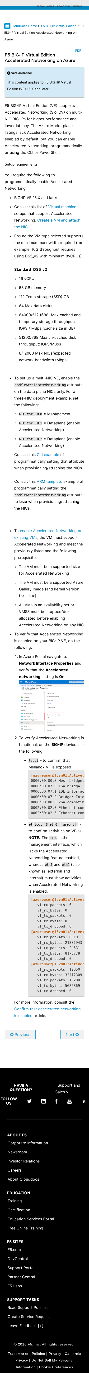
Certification (19, 1209)
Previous (22, 1034)
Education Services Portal (31, 1219)
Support (77, 6)
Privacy (55, 1354)
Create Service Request (29, 1316)
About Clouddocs (23, 1179)
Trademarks (18, 1354)
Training (15, 1200)
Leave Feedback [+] (25, 1325)
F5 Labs (15, 1286)
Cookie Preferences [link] (56, 1367)
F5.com (40, 6)
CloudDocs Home (24, 26)
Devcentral (63, 6)
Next (70, 1034)
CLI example (48, 454)
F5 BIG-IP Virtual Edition (59, 26)
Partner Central (21, 1276)
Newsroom (17, 1152)
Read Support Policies (27, 1307)
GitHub (50, 6)
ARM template (49, 481)
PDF (78, 50)
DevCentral (18, 1258)
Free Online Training (25, 1228)
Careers (15, 1170)
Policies (38, 1354)
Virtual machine (62, 206)
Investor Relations (24, 1161)
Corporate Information (28, 1142)
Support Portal (21, 1267)
